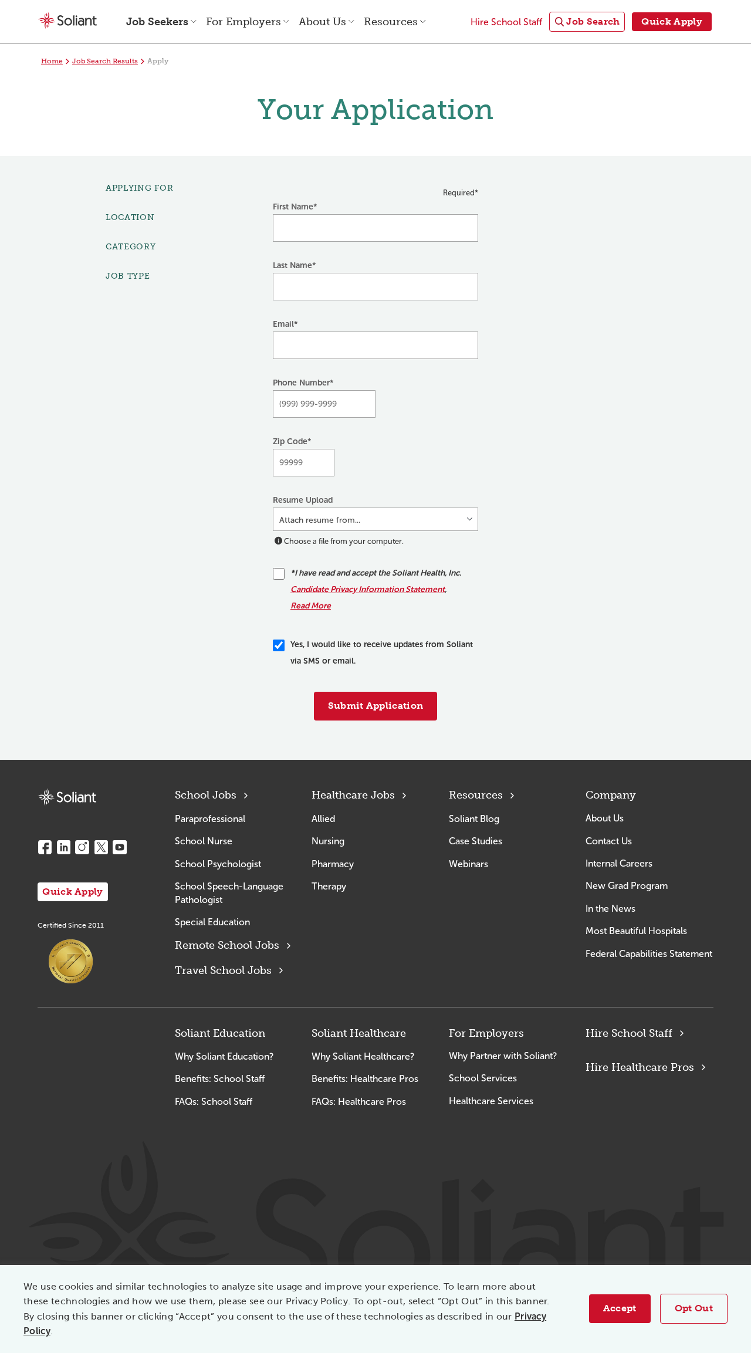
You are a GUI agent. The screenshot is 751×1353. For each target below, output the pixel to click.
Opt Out (694, 1308)
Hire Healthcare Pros (640, 1067)
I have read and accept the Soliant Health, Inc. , (375, 589)
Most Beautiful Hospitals (636, 930)
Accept (620, 1308)
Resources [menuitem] (391, 21)
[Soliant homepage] (67, 797)
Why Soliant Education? (224, 1056)
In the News (610, 908)
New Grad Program (627, 885)
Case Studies (475, 841)
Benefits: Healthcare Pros (365, 1078)
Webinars (468, 864)
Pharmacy (333, 864)
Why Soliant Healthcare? (363, 1056)
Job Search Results (105, 61)
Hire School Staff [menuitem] (506, 22)
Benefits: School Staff (220, 1078)
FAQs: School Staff (213, 1101)
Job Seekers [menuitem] (157, 21)
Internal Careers (619, 863)
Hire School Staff (629, 1033)
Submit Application (376, 705)
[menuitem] (587, 22)
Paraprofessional (210, 818)
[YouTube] (120, 847)
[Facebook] (45, 847)
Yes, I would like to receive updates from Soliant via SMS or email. (381, 653)
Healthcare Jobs (353, 795)
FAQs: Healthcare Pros (359, 1101)
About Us (605, 818)
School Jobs (205, 795)
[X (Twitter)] (101, 847)
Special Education (212, 922)
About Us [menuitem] (322, 21)
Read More (310, 606)
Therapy (329, 886)
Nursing (328, 841)
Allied (323, 818)
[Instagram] (82, 847)
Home (52, 61)
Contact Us (609, 841)
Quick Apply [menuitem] (671, 21)
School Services (483, 1078)
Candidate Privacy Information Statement (367, 589)
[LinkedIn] (63, 847)
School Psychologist (218, 864)
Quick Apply (72, 891)
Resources (476, 795)
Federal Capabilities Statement (649, 953)
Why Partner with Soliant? (503, 1055)
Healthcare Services (491, 1101)
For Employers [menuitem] (243, 21)
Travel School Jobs (223, 970)
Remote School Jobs (227, 945)
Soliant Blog (474, 818)
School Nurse (203, 841)
